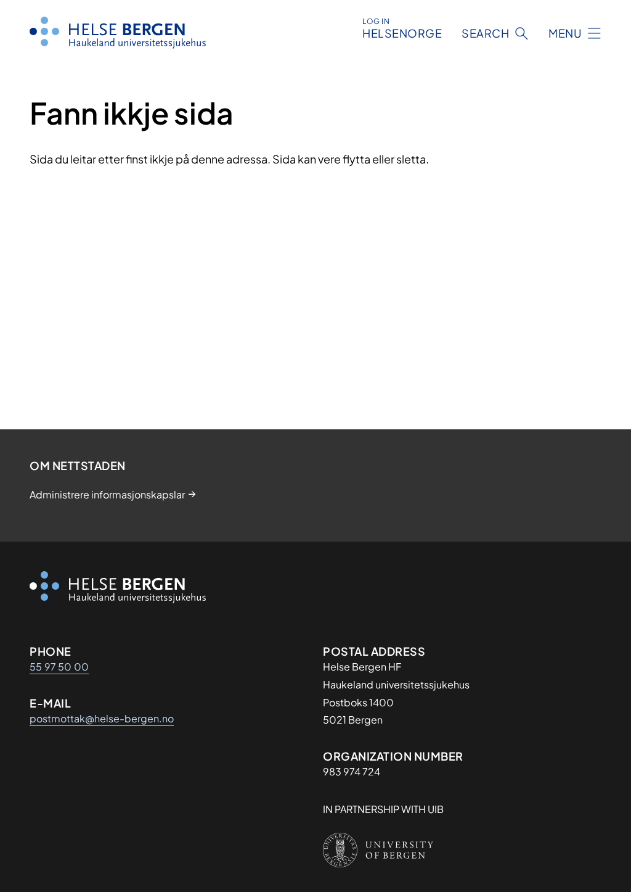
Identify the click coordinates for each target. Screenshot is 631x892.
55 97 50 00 (59, 666)
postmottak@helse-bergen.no (102, 718)
